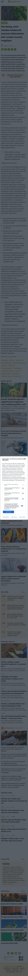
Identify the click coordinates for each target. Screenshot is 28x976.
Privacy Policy (22, 517)
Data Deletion (6, 517)
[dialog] (14, 488)
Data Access (14, 517)
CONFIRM (8, 511)
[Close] (25, 459)
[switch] (22, 488)
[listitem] (14, 485)
